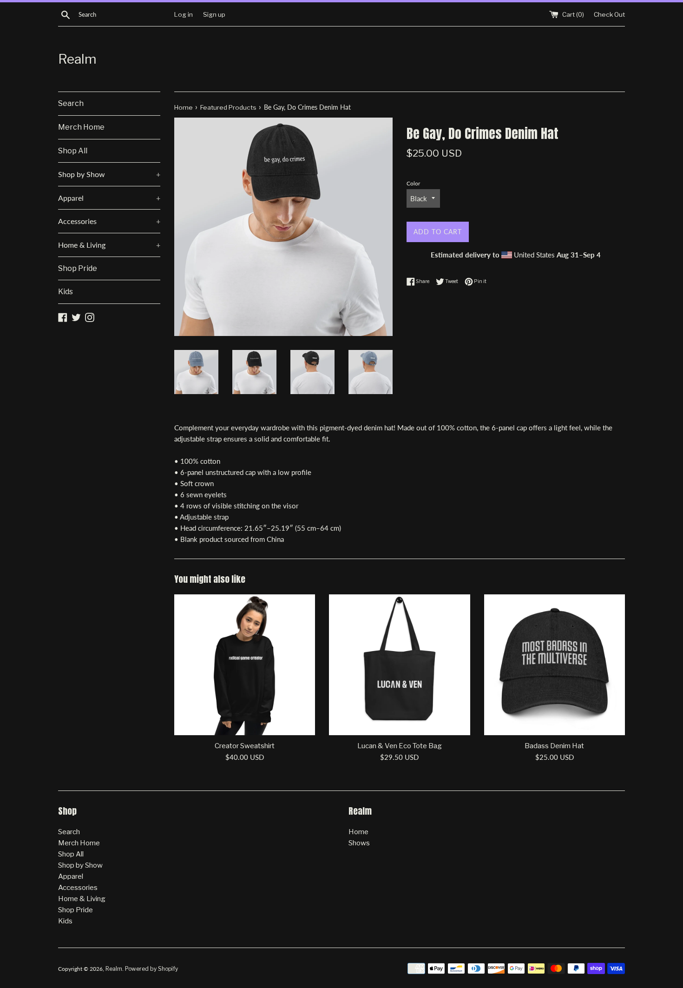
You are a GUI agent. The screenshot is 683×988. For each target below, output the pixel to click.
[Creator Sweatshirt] (244, 664)
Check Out (609, 14)
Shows (359, 843)
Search (71, 103)
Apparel (109, 197)
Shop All (72, 150)
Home (358, 832)
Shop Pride (77, 268)
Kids (65, 291)
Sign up (214, 14)
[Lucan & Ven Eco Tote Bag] (399, 664)
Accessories (109, 221)
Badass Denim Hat (554, 746)
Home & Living (109, 244)
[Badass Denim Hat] (554, 664)
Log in (183, 14)
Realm (77, 59)
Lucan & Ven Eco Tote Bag (399, 746)
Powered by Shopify (151, 968)
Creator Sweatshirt (245, 746)
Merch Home (81, 127)
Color (413, 183)
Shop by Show (109, 174)
